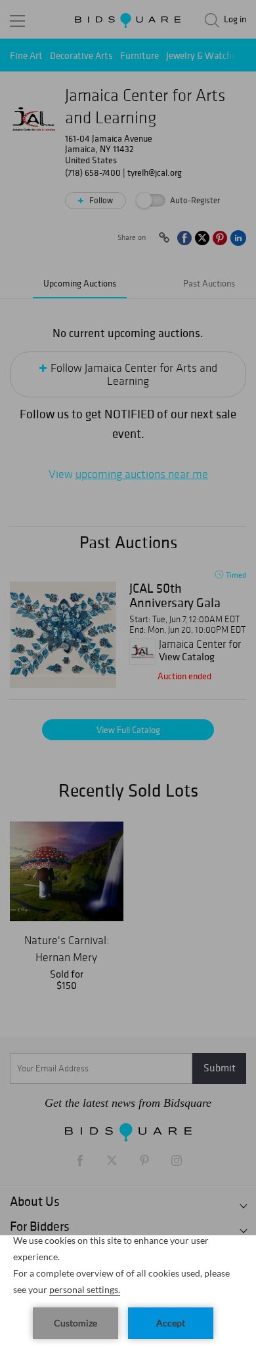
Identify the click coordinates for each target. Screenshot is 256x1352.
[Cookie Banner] (128, 1293)
